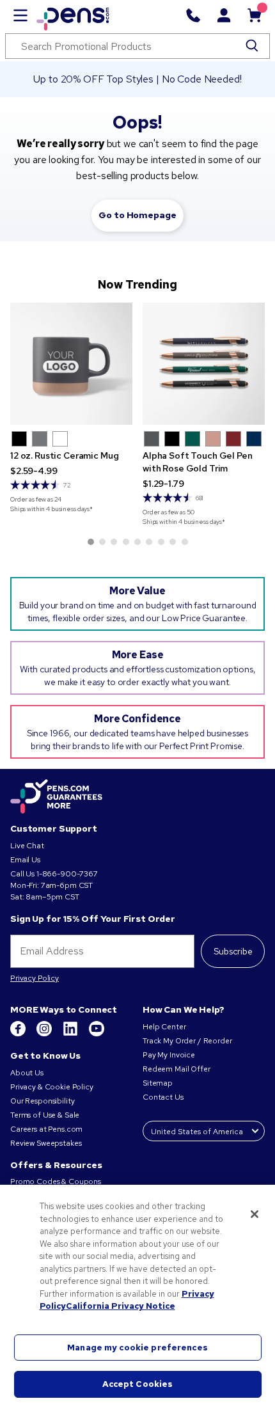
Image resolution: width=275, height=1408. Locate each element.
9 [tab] (185, 542)
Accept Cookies (137, 1384)
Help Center (164, 1027)
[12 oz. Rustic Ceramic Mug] (71, 364)
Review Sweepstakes (45, 1143)
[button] (19, 439)
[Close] (254, 1214)
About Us (26, 1073)
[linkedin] (71, 1034)
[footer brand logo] (56, 797)
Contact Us (164, 1097)
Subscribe (233, 951)
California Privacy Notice (120, 1306)
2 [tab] (102, 542)
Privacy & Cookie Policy (51, 1087)
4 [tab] (126, 542)
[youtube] (96, 1034)
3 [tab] (114, 542)
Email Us (25, 860)
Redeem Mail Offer (176, 1069)
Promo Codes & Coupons (55, 1181)
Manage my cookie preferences (137, 1347)
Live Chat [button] (27, 846)
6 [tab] (149, 542)
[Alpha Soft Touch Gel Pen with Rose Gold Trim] (204, 364)
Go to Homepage (137, 215)
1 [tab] (91, 542)
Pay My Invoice (169, 1055)
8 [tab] (172, 542)
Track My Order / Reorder (187, 1041)
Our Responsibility (42, 1101)
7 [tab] (161, 542)
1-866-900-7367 (67, 874)
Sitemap (158, 1083)
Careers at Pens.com (46, 1129)
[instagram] (45, 1034)
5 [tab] (137, 542)
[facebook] (19, 1034)
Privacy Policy (34, 978)
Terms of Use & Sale (44, 1115)
